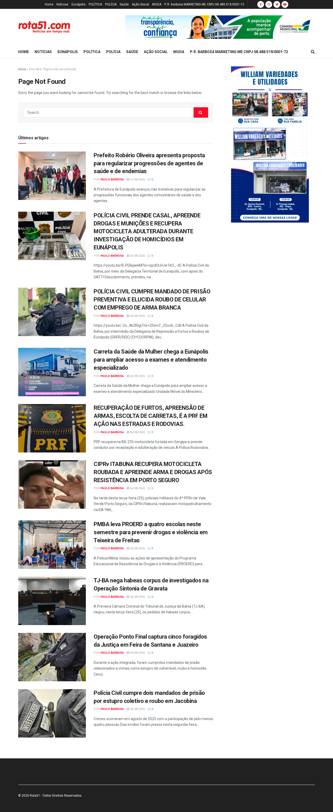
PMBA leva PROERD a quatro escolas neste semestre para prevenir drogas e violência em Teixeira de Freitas (151, 532)
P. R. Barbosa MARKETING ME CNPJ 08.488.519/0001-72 (204, 4)
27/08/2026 (137, 179)
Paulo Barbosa (112, 179)
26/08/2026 (137, 255)
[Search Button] (201, 112)
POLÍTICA (95, 4)
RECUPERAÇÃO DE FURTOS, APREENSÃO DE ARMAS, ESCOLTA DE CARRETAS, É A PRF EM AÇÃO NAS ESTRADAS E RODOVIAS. (150, 416)
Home (49, 4)
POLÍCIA (111, 4)
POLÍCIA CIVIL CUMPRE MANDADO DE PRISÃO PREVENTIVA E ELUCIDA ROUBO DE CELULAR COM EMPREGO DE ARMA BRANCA (152, 299)
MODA (156, 4)
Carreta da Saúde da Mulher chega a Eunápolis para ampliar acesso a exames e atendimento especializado (151, 359)
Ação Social (140, 4)
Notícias (62, 4)
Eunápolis (79, 4)
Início (22, 69)
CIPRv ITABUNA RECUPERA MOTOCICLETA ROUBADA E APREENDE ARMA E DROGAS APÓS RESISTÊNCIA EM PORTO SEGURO (153, 472)
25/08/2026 (137, 652)
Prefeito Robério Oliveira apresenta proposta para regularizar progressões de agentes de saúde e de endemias (149, 163)
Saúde (124, 4)
